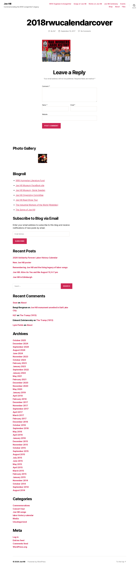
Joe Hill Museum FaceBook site (30, 185)
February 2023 (20, 363)
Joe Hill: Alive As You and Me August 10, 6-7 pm (35, 272)
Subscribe (19, 241)
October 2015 (19, 448)
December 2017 (20, 402)
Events (122, 4)
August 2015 (19, 454)
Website (44, 114)
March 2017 (18, 415)
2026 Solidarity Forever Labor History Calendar (35, 258)
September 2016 (21, 428)
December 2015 (20, 441)
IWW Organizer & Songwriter (60, 4)
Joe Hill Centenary (111, 4)
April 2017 (18, 412)
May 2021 (17, 376)
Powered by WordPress (37, 562)
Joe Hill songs (19, 512)
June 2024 (18, 353)
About (117, 7)
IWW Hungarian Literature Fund (30, 180)
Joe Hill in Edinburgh (22, 277)
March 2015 (18, 471)
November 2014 (20, 480)
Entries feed (18, 540)
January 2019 (19, 392)
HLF (54, 31)
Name (44, 105)
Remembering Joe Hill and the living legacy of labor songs (40, 267)
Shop (111, 7)
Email (72, 105)
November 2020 (20, 386)
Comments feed (20, 543)
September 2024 (21, 347)
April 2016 (18, 435)
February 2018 (20, 399)
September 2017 (21, 409)
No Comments (86, 31)
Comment (46, 86)
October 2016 (19, 425)
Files (123, 7)
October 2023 (19, 360)
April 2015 (18, 467)
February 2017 (19, 418)
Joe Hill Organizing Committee (29, 195)
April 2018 (18, 396)
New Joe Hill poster (22, 262)
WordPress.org (20, 547)
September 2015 (21, 451)
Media (16, 518)
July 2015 (17, 458)
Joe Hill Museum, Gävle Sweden (30, 190)
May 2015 (17, 464)
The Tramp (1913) (28, 315)
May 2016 (17, 431)
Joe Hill (7, 4)
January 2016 (19, 438)
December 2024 (20, 343)
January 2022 (19, 373)
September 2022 (21, 369)
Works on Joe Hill (95, 4)
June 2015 (18, 461)
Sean (15, 302)
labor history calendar (23, 515)
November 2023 (20, 356)
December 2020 (20, 383)
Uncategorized (20, 522)
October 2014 (19, 484)
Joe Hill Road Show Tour (27, 200)
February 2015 (19, 474)
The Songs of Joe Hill (25, 210)
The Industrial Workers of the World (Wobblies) (37, 205)
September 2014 (21, 487)
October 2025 (19, 340)
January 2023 (19, 366)
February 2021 (19, 379)
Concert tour (19, 509)
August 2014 (19, 490)
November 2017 (20, 405)
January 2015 (19, 477)
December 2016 (20, 422)
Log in (15, 537)
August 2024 (19, 350)
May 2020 (17, 389)
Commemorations (21, 505)
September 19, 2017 (68, 31)
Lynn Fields (18, 325)
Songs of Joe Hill (80, 4)
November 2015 (20, 445)
